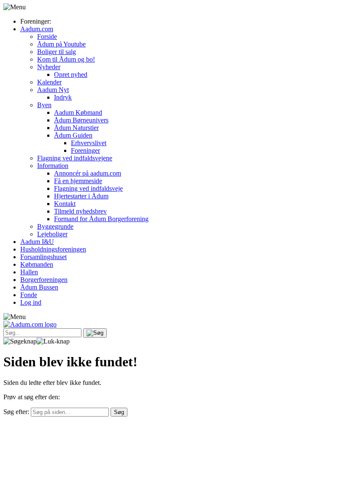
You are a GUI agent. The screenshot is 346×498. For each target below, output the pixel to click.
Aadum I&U (37, 241)
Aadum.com (36, 28)
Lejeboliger (52, 234)
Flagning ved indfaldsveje (88, 188)
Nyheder (48, 66)
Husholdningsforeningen (53, 249)
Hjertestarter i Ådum (81, 196)
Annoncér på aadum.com (87, 173)
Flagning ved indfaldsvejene (74, 158)
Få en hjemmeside (78, 180)
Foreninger (85, 150)
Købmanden (36, 264)
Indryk (63, 97)
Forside (47, 36)
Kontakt (65, 203)
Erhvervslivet (88, 142)
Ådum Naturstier (76, 127)
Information (52, 165)
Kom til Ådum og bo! (66, 59)
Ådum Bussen (39, 287)
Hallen (29, 272)
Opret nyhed (70, 74)
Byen (44, 104)
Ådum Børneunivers (81, 120)
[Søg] (95, 333)
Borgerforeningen (44, 279)
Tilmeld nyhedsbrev (80, 211)
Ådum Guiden (73, 135)
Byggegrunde (55, 226)
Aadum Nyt (53, 89)
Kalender (49, 82)
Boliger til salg (56, 51)
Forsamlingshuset (43, 256)
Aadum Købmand (78, 112)
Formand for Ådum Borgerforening (101, 218)
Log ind (30, 302)
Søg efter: (16, 411)
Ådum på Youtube (61, 44)
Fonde (28, 294)
